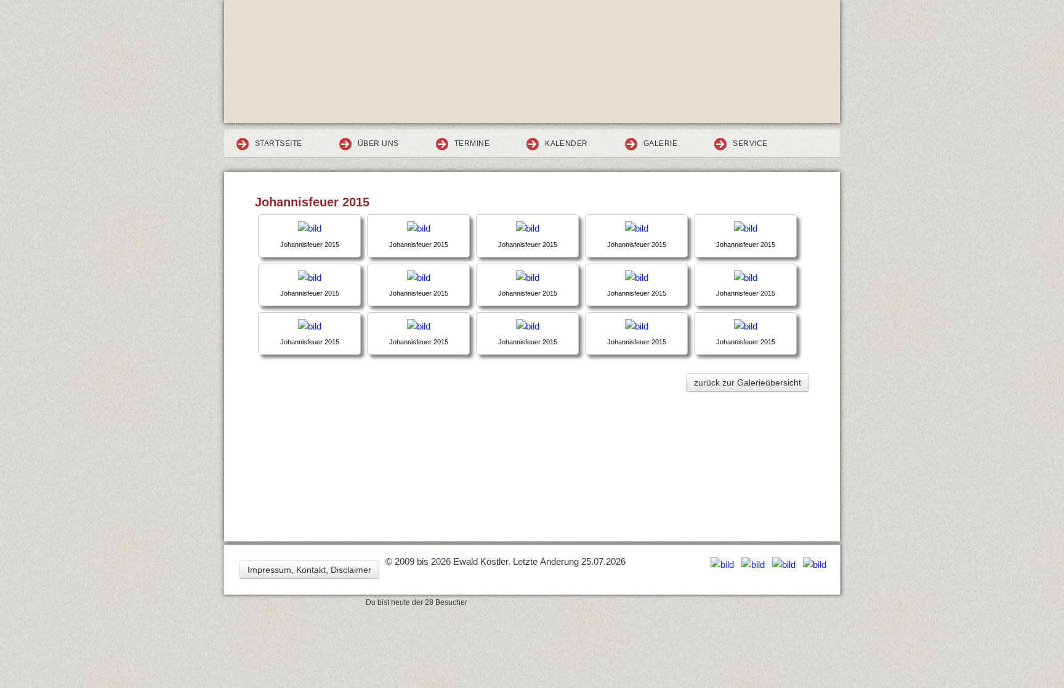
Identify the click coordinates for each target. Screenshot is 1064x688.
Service (750, 143)
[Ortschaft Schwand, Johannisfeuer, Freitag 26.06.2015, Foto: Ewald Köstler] (309, 228)
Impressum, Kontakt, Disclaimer (309, 570)
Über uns (378, 143)
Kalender (566, 143)
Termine (472, 143)
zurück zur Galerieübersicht (747, 382)
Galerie (660, 143)
